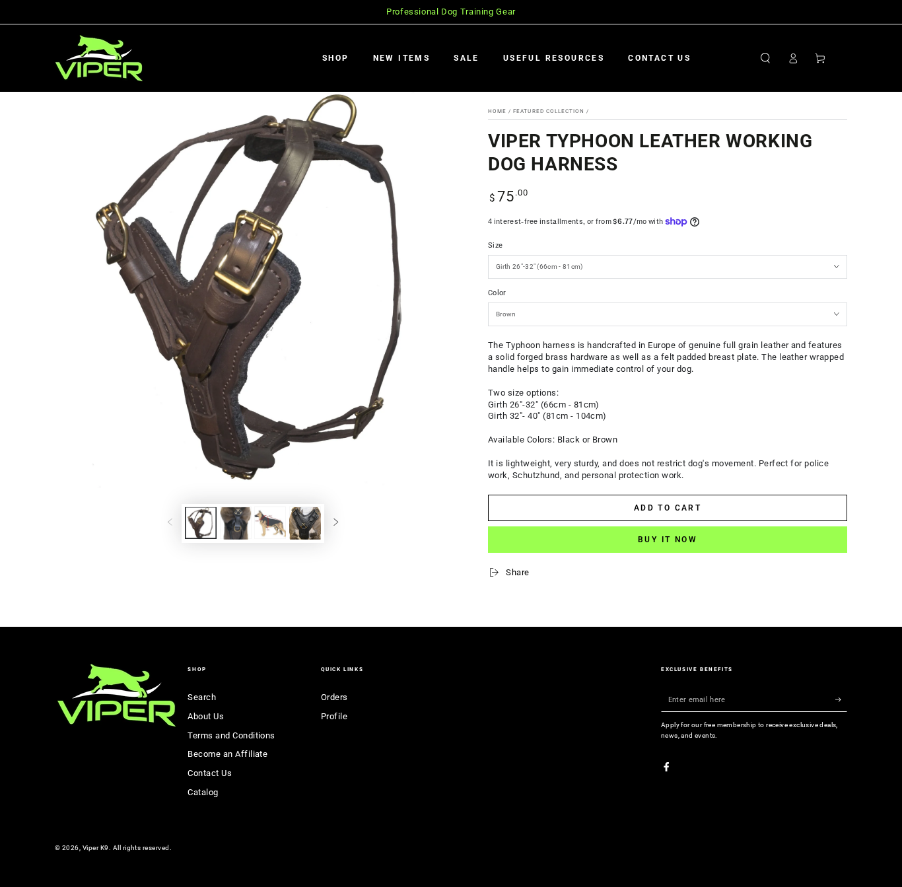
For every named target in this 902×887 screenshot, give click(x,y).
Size (495, 245)
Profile (334, 716)
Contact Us (210, 773)
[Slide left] (170, 523)
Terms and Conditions (231, 735)
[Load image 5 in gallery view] (305, 523)
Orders (334, 697)
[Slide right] (335, 523)
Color (497, 293)
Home (497, 111)
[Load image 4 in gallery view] (270, 523)
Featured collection (548, 111)
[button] (765, 57)
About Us (206, 716)
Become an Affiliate (227, 754)
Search (202, 697)
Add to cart (667, 508)
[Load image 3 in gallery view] (236, 523)
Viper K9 (96, 847)
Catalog (203, 792)
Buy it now (667, 539)
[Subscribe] (841, 699)
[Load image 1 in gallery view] (201, 523)
